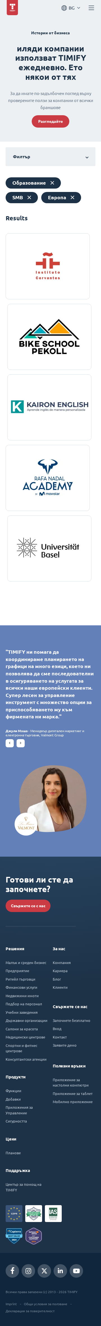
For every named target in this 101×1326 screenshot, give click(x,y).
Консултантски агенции (26, 1059)
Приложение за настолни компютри (71, 1082)
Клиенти (60, 987)
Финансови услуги (21, 987)
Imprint (11, 1304)
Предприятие (17, 971)
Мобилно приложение (73, 1101)
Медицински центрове (25, 1037)
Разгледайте (50, 121)
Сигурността (16, 1121)
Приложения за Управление (19, 1110)
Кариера (60, 971)
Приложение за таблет (73, 1093)
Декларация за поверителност (30, 1311)
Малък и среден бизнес (26, 962)
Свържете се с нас (28, 906)
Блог (57, 979)
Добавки (13, 1099)
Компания (62, 962)
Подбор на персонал (24, 1004)
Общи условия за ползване (45, 1304)
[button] (10, 743)
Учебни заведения (22, 1012)
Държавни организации (26, 1020)
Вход (57, 1028)
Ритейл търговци (20, 979)
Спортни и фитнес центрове (21, 1048)
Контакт (60, 1037)
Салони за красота (22, 1029)
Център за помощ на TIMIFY (24, 1187)
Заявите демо (65, 1045)
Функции (13, 1091)
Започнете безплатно (71, 1020)
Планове (13, 1153)
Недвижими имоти (22, 996)
